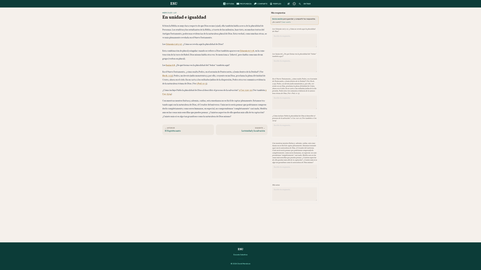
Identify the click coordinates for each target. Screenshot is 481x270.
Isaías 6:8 (170, 65)
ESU (173, 4)
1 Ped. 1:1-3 (201, 83)
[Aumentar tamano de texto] (288, 3)
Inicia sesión (277, 19)
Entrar (307, 4)
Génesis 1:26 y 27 (174, 44)
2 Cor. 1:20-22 (245, 90)
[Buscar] (300, 3)
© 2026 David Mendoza (240, 263)
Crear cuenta (286, 22)
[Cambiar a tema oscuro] (294, 4)
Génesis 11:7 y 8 (247, 51)
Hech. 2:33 (167, 75)
